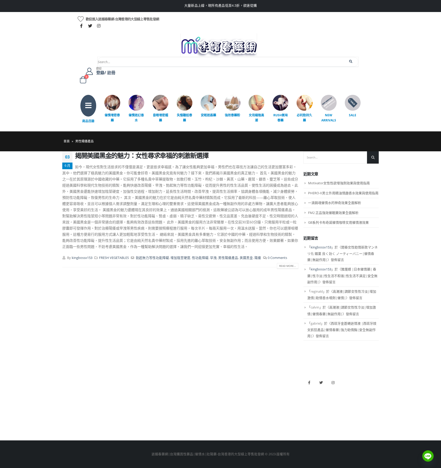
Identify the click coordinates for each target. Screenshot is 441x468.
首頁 (67, 141)
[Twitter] (90, 25)
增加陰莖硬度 (180, 258)
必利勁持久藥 (304, 117)
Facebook (309, 383)
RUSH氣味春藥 (280, 117)
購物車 (67, 415)
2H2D (227, 397)
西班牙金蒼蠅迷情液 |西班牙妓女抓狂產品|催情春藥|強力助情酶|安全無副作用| (341, 329)
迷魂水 (148, 406)
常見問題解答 (72, 388)
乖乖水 (148, 380)
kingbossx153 (82, 258)
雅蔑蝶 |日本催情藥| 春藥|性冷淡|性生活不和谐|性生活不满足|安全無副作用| (342, 275)
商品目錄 (88, 121)
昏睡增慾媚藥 (160, 117)
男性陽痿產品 (228, 258)
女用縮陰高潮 (256, 117)
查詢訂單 (69, 397)
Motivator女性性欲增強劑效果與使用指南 (339, 183)
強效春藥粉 (232, 115)
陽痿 (257, 258)
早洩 (213, 258)
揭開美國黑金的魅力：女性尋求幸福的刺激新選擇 (141, 155)
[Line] (428, 456)
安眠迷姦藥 (208, 115)
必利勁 (228, 388)
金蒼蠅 (148, 388)
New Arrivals (328, 117)
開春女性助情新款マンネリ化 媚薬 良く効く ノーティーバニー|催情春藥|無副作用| (342, 253)
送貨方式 (69, 406)
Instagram (333, 383)
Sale (352, 115)
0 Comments (277, 258)
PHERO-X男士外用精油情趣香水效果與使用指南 (343, 193)
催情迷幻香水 (136, 117)
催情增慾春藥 (112, 117)
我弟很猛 (229, 423)
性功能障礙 (200, 258)
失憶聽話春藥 (184, 117)
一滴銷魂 (149, 415)
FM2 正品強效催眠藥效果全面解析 (333, 212)
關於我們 (69, 380)
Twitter (321, 383)
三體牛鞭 (229, 406)
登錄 (65, 423)
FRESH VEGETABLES (114, 258)
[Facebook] (81, 25)
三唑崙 (148, 423)
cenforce (229, 415)
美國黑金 (246, 258)
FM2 (146, 397)
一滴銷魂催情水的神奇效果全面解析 (334, 202)
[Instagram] (98, 25)
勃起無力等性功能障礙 (152, 258)
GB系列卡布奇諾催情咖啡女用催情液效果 (338, 222)
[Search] (351, 61)
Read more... (287, 266)
